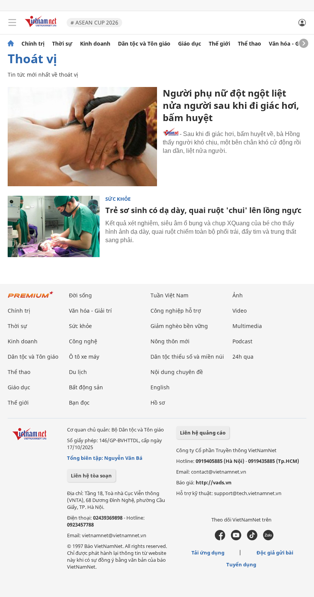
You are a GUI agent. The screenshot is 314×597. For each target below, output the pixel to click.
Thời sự (62, 43)
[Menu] (12, 22)
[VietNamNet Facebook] (220, 538)
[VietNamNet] (11, 43)
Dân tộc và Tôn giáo (144, 43)
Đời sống (80, 295)
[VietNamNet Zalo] (268, 538)
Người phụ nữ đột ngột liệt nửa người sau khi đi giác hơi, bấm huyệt (231, 105)
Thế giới (219, 43)
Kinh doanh (95, 43)
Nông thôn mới (170, 341)
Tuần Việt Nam (169, 295)
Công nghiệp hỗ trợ (175, 310)
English (160, 387)
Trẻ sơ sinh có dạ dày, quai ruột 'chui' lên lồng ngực (203, 210)
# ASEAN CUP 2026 (94, 22)
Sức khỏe (118, 199)
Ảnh (237, 295)
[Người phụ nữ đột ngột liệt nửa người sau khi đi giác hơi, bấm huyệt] (82, 136)
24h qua (242, 356)
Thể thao (249, 43)
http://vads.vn (214, 482)
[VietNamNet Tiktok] (252, 538)
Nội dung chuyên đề (176, 372)
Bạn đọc (79, 402)
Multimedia (247, 326)
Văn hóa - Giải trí (291, 43)
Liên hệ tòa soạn (91, 475)
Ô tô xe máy (84, 356)
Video (239, 310)
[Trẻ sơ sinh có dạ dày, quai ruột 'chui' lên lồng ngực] (54, 226)
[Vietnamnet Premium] (31, 298)
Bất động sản (86, 387)
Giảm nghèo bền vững (179, 326)
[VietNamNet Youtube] (236, 538)
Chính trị (32, 43)
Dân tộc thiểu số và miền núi (187, 356)
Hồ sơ (157, 402)
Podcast (242, 341)
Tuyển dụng (241, 564)
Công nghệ (83, 341)
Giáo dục (189, 43)
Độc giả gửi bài (275, 552)
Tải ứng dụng (207, 552)
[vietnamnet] (42, 28)
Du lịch (78, 372)
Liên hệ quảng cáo (203, 432)
